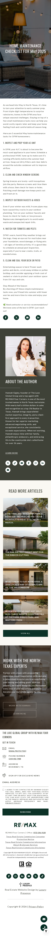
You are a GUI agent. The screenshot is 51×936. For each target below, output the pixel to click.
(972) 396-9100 (39, 833)
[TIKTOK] (14, 463)
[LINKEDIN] (42, 463)
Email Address (11, 782)
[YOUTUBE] (21, 463)
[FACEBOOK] (28, 463)
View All (25, 633)
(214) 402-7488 (15, 759)
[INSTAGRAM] (35, 463)
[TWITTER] (7, 463)
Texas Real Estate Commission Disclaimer (25, 848)
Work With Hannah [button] (19, 706)
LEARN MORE (11, 453)
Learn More (19, 714)
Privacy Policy (12, 803)
